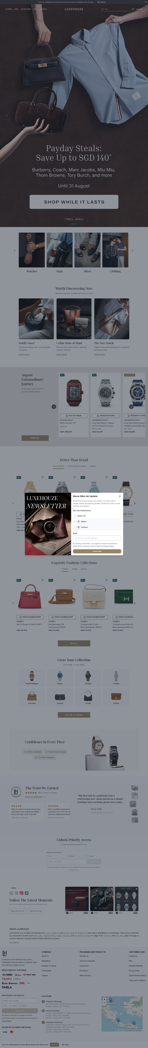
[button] (108, 546)
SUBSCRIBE (97, 551)
